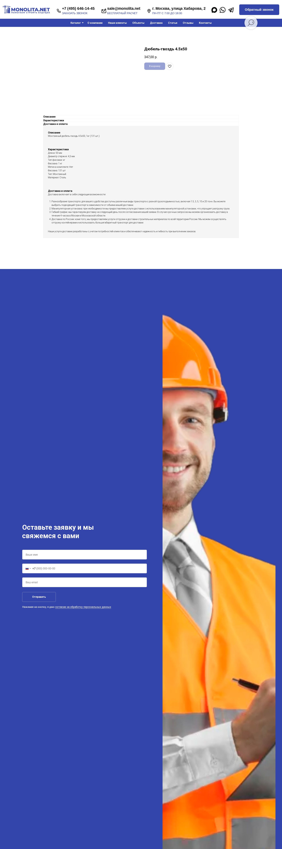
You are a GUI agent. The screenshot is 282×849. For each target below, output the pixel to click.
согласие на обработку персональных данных (83, 606)
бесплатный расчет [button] (122, 13)
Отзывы (188, 22)
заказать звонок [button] (74, 13)
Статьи (172, 22)
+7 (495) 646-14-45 (78, 8)
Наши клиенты (117, 22)
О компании (94, 22)
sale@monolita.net (123, 8)
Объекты (138, 22)
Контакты (205, 22)
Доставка (156, 22)
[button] (259, 9)
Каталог (75, 22)
